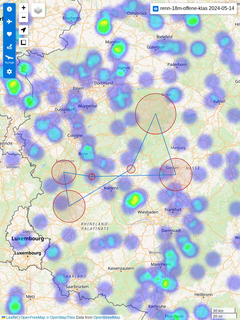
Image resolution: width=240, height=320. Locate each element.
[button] (23, 8)
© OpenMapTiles (60, 317)
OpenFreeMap (33, 317)
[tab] (9, 9)
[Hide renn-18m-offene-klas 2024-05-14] (155, 9)
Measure (23, 42)
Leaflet (11, 317)
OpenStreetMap (106, 317)
